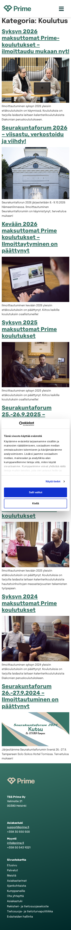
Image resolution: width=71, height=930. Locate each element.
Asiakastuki (14, 901)
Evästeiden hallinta (20, 916)
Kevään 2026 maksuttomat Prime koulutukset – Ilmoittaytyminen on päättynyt (30, 237)
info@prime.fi (15, 843)
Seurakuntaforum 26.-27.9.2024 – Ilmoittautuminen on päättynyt (30, 696)
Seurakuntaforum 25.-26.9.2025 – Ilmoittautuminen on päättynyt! (30, 417)
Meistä (11, 875)
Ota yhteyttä (15, 896)
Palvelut (12, 870)
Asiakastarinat (17, 880)
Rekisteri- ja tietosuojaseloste (28, 906)
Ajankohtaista (16, 885)
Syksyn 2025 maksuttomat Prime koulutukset (29, 329)
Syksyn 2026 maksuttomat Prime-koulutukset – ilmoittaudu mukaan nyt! (35, 41)
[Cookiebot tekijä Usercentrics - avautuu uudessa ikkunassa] (19, 424)
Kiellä (35, 503)
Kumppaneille (16, 891)
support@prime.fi (18, 827)
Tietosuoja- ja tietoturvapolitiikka (30, 911)
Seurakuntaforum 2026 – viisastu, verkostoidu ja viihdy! (34, 134)
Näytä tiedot (53, 481)
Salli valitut (35, 492)
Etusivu (12, 865)
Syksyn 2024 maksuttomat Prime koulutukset (29, 603)
